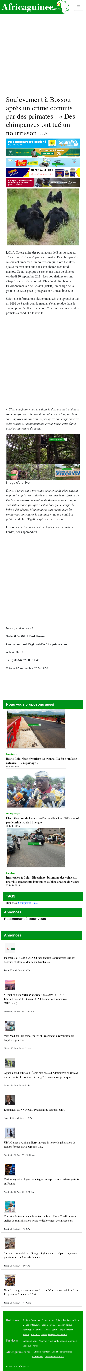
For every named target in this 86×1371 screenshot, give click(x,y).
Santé (54, 1329)
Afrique (75, 1320)
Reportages (28, 1329)
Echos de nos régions (52, 1320)
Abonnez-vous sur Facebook (53, 1341)
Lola (35, 903)
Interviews (35, 1325)
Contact (46, 1351)
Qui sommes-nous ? (54, 1356)
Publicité (37, 1351)
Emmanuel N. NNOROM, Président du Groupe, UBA (34, 1109)
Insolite (26, 1334)
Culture (47, 1329)
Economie (35, 1320)
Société (26, 1320)
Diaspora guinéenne (57, 1334)
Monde (26, 1325)
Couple (62, 1329)
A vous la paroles (39, 1334)
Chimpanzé (24, 903)
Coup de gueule (49, 1325)
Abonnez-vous (30, 1341)
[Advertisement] (43, 46)
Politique (67, 1320)
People (69, 1329)
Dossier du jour (65, 1325)
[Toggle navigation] (79, 7)
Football (38, 1329)
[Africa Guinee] (34, 7)
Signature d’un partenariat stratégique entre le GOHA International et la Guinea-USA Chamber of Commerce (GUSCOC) (35, 999)
